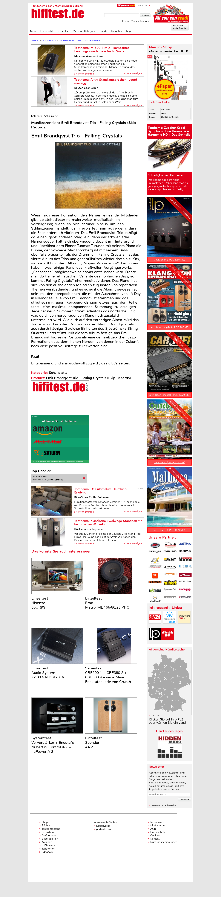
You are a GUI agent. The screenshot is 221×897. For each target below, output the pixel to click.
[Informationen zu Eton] (170, 560)
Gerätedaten (49, 835)
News (33, 31)
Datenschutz (157, 832)
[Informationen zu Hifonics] (185, 568)
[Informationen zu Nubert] (170, 583)
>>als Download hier (160, 102)
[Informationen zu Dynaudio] (170, 553)
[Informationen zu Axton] (185, 545)
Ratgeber (116, 31)
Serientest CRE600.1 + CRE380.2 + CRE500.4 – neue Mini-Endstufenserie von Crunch (108, 675)
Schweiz (157, 715)
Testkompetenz (51, 829)
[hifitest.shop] (167, 642)
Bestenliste (63, 31)
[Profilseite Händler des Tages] (170, 757)
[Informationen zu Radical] (155, 591)
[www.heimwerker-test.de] (184, 626)
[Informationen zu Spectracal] (170, 591)
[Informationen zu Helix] (170, 568)
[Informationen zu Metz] (185, 576)
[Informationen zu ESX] (155, 560)
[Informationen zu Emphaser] (185, 553)
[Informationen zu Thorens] (185, 591)
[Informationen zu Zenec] (185, 599)
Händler (104, 31)
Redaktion (48, 832)
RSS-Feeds (48, 845)
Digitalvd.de (103, 826)
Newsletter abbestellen (164, 805)
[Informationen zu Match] (170, 576)
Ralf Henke (165, 110)
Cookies (155, 835)
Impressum (157, 822)
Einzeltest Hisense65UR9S (39, 603)
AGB (153, 829)
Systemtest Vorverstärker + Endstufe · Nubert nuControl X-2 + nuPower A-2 (53, 745)
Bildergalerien (50, 839)
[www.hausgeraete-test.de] (169, 626)
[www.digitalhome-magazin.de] (155, 626)
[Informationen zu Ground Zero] (155, 568)
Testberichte (47, 31)
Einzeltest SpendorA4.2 (93, 742)
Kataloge (47, 842)
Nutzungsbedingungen (163, 842)
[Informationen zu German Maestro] (185, 560)
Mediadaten (157, 825)
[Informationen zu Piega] (185, 583)
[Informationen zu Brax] (155, 553)
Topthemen (48, 848)
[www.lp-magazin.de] (155, 642)
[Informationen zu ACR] (155, 545)
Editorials (47, 852)
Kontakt (155, 839)
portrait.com (103, 829)
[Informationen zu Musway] (155, 583)
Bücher (46, 825)
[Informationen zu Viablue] (155, 599)
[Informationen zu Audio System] (170, 545)
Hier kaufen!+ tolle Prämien (179, 27)
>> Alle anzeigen (132, 73)
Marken (77, 31)
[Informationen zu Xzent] (170, 599)
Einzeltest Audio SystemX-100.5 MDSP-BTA (47, 673)
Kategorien (90, 31)
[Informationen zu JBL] (155, 576)
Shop (128, 31)
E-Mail (163, 113)
